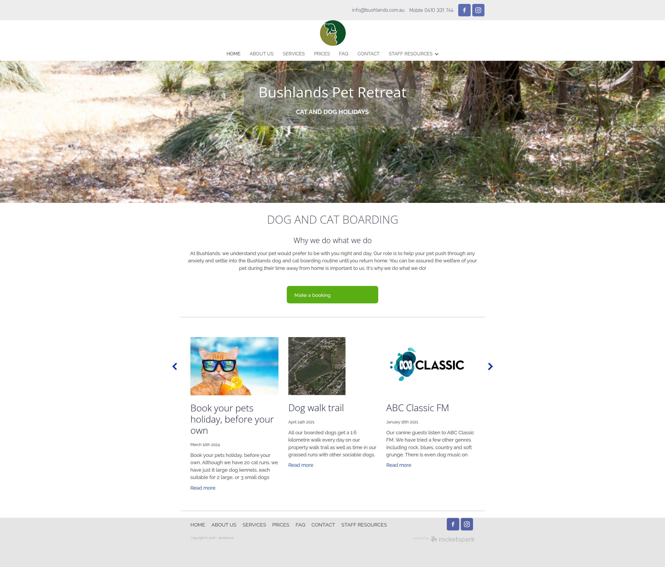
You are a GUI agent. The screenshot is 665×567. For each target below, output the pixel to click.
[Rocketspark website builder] (444, 540)
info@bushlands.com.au (378, 10)
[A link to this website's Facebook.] (464, 10)
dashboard (226, 537)
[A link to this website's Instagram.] (478, 10)
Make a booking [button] (312, 294)
